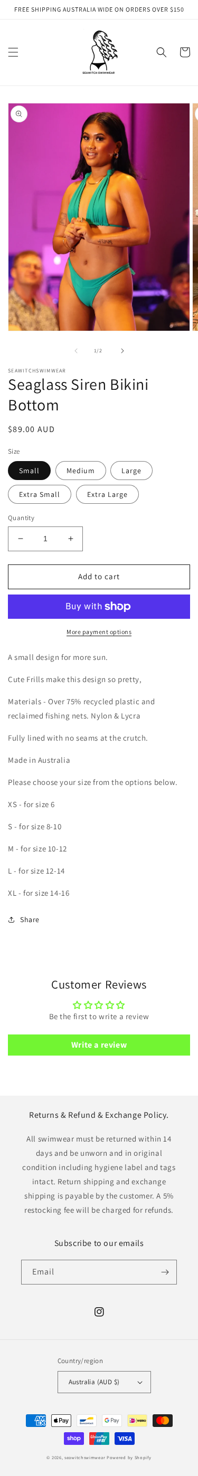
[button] (13, 52)
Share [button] (30, 919)
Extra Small (39, 494)
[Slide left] (76, 350)
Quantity (21, 517)
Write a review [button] (99, 1044)
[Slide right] (122, 350)
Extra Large (107, 494)
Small (29, 470)
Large (131, 470)
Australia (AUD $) (94, 1381)
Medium (81, 470)
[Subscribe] (164, 1272)
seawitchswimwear (84, 1457)
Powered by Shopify (129, 1457)
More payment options (99, 632)
